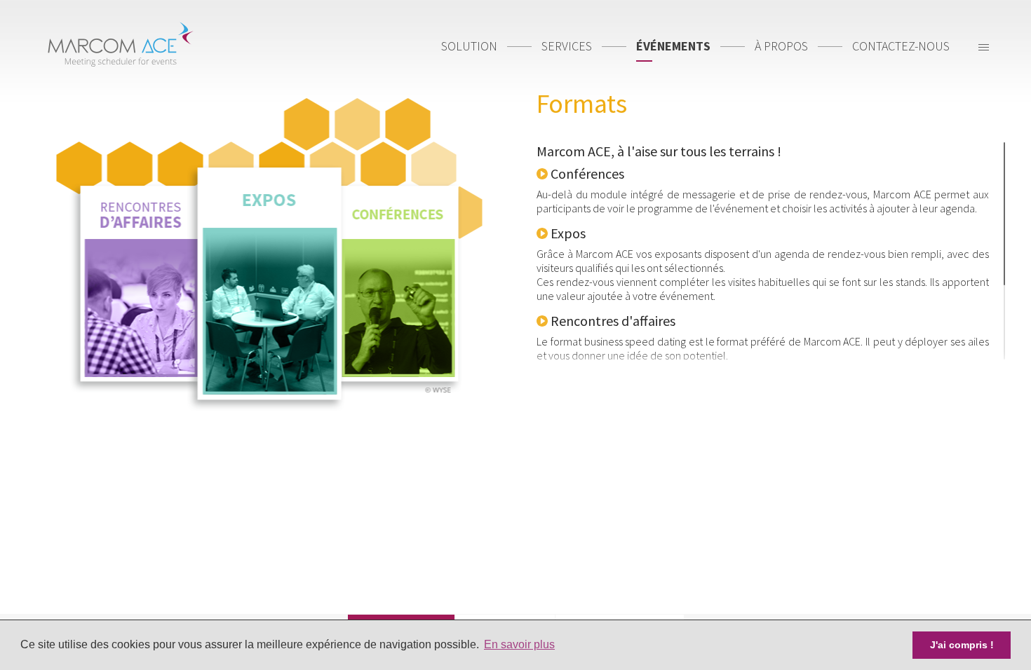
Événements (673, 46)
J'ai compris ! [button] (962, 644)
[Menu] (983, 49)
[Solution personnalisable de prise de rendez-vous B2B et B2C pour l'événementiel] (119, 41)
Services (566, 46)
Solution (469, 46)
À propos (781, 46)
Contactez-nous (901, 46)
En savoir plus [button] (519, 644)
